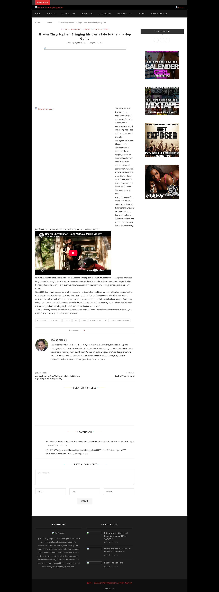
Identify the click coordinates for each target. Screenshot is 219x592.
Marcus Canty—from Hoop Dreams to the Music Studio (67, 25)
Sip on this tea (68, 14)
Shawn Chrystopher (98, 321)
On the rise (51, 14)
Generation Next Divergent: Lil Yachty (59, 20)
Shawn (83, 321)
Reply (132, 442)
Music (97, 30)
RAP (75, 321)
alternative (55, 321)
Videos (105, 30)
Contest (141, 14)
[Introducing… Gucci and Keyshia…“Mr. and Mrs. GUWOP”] (94, 533)
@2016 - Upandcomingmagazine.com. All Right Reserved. (109, 583)
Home (37, 14)
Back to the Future (113, 562)
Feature (64, 30)
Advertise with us (159, 14)
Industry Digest (124, 14)
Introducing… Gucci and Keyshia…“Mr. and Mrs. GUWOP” (75, 3)
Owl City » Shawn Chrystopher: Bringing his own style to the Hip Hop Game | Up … (87, 442)
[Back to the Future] (94, 562)
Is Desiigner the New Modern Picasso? (59, 18)
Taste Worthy (104, 14)
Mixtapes (88, 30)
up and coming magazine (119, 321)
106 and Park (42, 321)
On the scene (87, 14)
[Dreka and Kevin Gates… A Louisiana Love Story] (94, 548)
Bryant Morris (80, 42)
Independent (76, 30)
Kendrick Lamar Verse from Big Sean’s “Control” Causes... (68, 23)
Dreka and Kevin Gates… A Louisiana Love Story (117, 550)
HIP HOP (67, 321)
